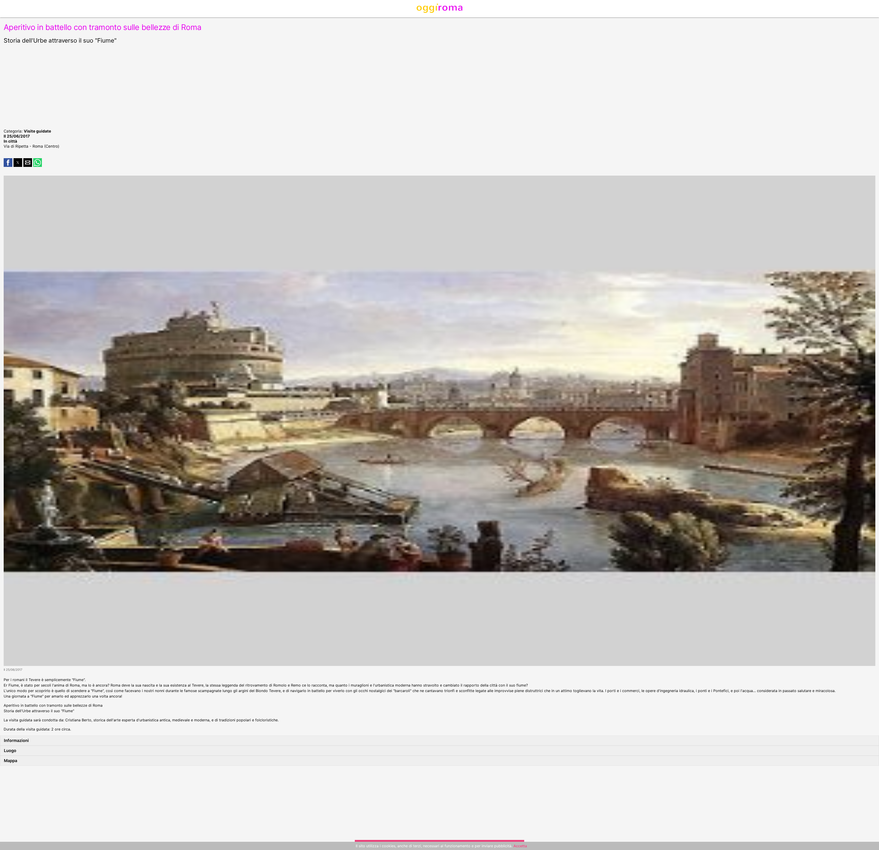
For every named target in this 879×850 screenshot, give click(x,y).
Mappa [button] (10, 760)
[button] (8, 162)
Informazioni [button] (16, 740)
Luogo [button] (10, 750)
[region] (439, 85)
